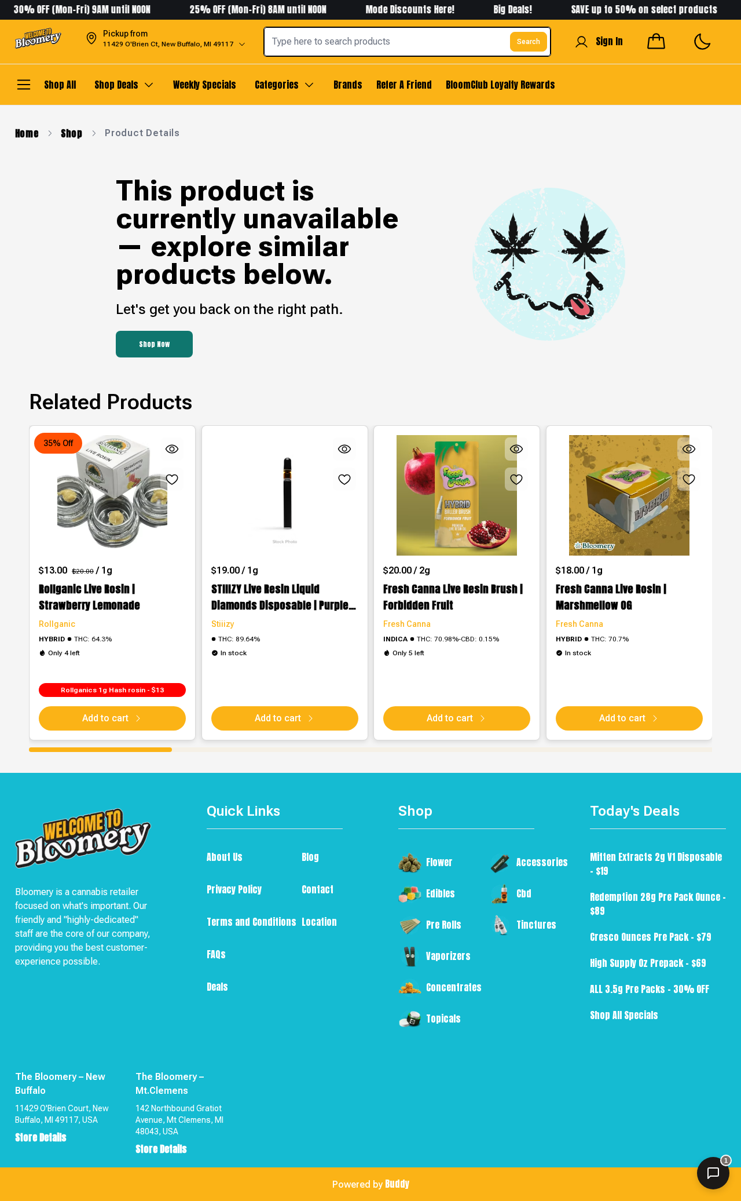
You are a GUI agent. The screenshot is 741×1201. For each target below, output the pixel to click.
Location (319, 922)
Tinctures (536, 925)
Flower (439, 862)
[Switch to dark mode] (701, 42)
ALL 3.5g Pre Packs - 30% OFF (649, 989)
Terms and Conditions (251, 922)
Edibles (440, 893)
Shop (72, 133)
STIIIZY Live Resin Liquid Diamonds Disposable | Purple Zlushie (280, 597)
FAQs (216, 954)
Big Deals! (498, 9)
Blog (310, 857)
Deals (217, 987)
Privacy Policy (234, 889)
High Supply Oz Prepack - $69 (648, 963)
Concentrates (454, 987)
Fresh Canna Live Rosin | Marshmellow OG (611, 597)
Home (27, 133)
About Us (225, 857)
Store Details (41, 1137)
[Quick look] (172, 449)
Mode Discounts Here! (396, 9)
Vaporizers (448, 956)
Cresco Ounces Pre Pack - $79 (650, 937)
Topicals (443, 1018)
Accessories (542, 862)
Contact (317, 889)
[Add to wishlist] (172, 479)
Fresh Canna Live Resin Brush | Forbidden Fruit (453, 597)
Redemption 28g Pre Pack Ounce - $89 (658, 904)
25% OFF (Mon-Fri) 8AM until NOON (243, 9)
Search (528, 42)
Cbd (523, 893)
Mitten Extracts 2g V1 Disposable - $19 (656, 864)
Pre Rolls (443, 925)
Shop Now (154, 344)
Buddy (397, 1184)
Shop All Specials (624, 1015)
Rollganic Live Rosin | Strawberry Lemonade (89, 597)
